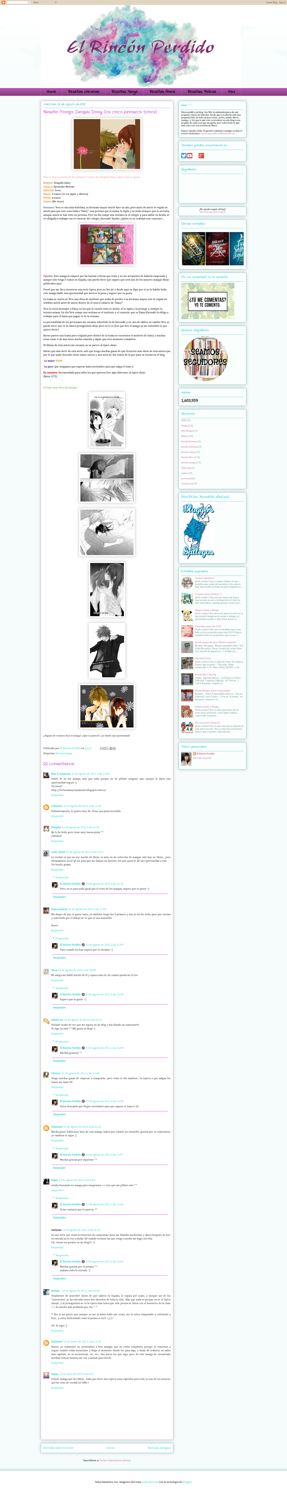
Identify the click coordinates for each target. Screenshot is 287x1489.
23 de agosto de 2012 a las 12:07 (104, 1155)
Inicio (111, 1447)
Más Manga (187, 431)
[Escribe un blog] (104, 748)
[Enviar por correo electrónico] (101, 748)
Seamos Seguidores (205, 578)
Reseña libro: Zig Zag (205, 674)
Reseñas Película (202, 92)
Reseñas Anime (163, 92)
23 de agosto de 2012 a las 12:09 (104, 945)
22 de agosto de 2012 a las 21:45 (80, 1073)
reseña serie (187, 484)
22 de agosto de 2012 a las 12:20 (82, 806)
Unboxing (186, 468)
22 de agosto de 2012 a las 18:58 (77, 970)
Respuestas (61, 877)
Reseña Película (189, 447)
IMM (183, 420)
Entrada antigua (159, 1447)
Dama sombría (59, 909)
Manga (184, 426)
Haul (231, 92)
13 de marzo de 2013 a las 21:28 (82, 1341)
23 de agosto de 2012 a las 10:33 (81, 1230)
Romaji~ (56, 1291)
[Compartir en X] (108, 748)
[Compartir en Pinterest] (114, 748)
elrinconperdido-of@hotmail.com (218, 133)
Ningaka (56, 827)
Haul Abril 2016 (203, 658)
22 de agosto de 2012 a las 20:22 (83, 1020)
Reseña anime (188, 452)
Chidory (56, 1073)
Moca (54, 970)
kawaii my (57, 1020)
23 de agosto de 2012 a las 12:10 (104, 884)
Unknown (56, 806)
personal (185, 478)
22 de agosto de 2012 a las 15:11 (85, 852)
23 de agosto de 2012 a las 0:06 (77, 1180)
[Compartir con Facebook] (111, 748)
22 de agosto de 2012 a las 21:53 (82, 1127)
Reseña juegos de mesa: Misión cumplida (215, 642)
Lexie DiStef (58, 852)
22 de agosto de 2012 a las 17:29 (87, 909)
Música (184, 436)
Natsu (54, 1180)
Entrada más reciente (58, 1447)
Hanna (54, 1374)
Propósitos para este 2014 (208, 626)
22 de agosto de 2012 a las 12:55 (80, 827)
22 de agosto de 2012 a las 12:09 (90, 774)
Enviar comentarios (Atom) (115, 1460)
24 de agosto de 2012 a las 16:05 (81, 1291)
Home (51, 92)
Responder (57, 795)
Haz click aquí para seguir (212, 212)
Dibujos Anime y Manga (207, 610)
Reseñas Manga (125, 92)
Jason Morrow (150, 1482)
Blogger (187, 1482)
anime (184, 473)
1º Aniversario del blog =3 (208, 594)
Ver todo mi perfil (202, 758)
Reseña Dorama (189, 441)
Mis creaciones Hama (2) (207, 723)
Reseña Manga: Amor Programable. (213, 691)
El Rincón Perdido (70, 884)
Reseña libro (187, 457)
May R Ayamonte (61, 774)
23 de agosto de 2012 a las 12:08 (104, 994)
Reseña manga (64, 753)
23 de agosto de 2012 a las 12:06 (104, 1204)
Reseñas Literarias (83, 92)
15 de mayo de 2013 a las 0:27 (76, 1374)
